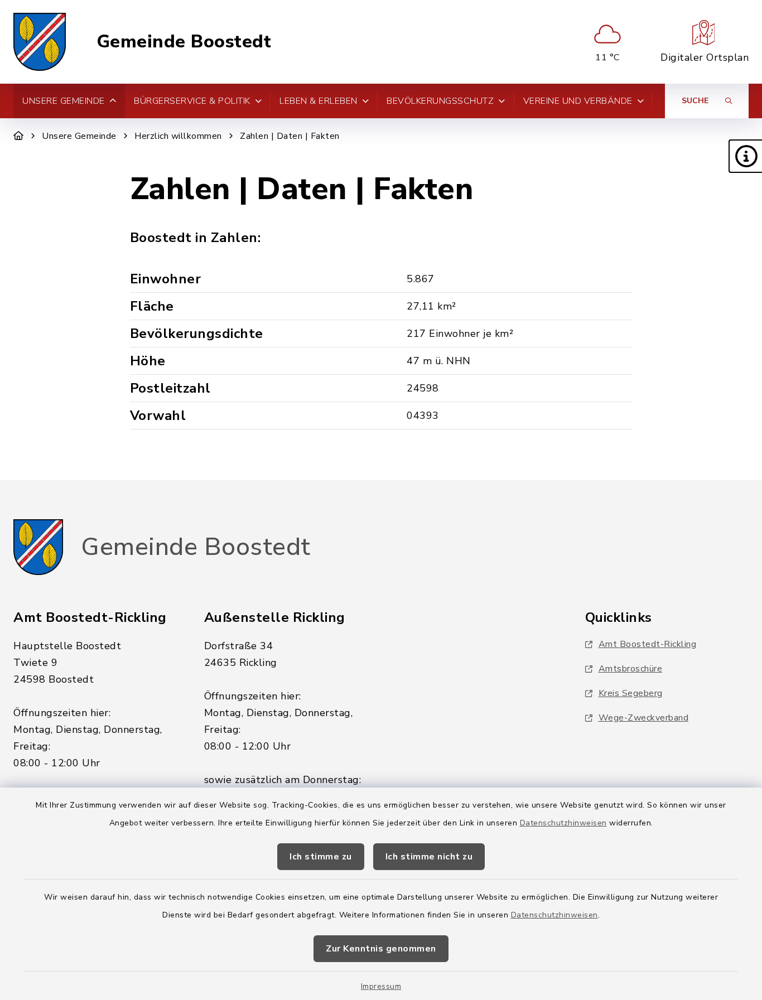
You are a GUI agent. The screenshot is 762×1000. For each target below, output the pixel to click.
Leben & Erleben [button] (318, 101)
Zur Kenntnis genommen (381, 949)
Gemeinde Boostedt (184, 41)
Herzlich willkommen (178, 136)
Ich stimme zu (321, 857)
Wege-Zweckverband (644, 718)
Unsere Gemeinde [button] (63, 101)
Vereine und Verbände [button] (578, 101)
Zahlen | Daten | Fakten (290, 136)
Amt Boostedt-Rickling (648, 644)
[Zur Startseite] (18, 136)
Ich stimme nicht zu (429, 857)
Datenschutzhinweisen (563, 823)
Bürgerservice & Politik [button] (192, 101)
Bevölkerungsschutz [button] (440, 101)
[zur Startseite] (39, 42)
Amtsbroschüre (631, 669)
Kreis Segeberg (631, 693)
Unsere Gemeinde (79, 136)
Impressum (381, 986)
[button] (745, 156)
